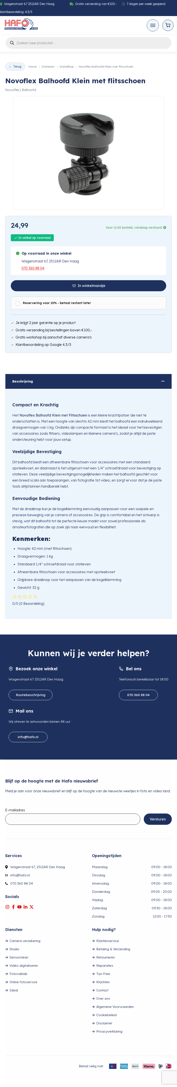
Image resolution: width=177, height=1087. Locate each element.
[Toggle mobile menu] (153, 25)
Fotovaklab (18, 974)
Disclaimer (104, 1023)
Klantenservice (107, 941)
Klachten (103, 982)
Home (32, 66)
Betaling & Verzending (113, 949)
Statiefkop (67, 66)
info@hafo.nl (28, 737)
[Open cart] (168, 25)
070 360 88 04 (33, 268)
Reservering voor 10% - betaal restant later (57, 303)
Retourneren (105, 957)
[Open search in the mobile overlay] (88, 42)
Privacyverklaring (109, 1031)
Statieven (48, 66)
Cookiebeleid (106, 1015)
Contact (102, 990)
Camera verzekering (24, 941)
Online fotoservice (23, 982)
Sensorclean (18, 957)
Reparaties (104, 965)
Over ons (103, 998)
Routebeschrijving (30, 695)
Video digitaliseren (23, 965)
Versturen (158, 819)
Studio (14, 949)
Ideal (13, 990)
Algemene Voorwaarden (115, 1007)
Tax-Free (103, 974)
